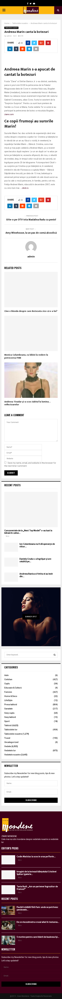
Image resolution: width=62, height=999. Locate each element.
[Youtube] (34, 3)
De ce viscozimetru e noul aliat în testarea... (38, 922)
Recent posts (12, 485)
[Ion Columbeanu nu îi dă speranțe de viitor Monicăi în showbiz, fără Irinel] (11, 547)
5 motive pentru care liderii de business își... (38, 937)
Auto (6, 675)
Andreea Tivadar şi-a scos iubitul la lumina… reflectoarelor (27, 403)
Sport (7, 721)
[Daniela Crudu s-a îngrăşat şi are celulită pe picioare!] (11, 562)
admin (9, 36)
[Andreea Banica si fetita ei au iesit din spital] (11, 577)
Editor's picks (9, 848)
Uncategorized (11, 742)
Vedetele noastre (12, 755)
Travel (7, 738)
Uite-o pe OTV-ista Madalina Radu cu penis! (31, 220)
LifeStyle (8, 700)
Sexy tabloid (10, 717)
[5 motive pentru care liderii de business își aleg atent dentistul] (8, 940)
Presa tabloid (10, 704)
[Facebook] (27, 3)
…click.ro (25, 188)
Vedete (7, 746)
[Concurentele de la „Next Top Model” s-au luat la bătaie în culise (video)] (31, 509)
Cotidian (8, 679)
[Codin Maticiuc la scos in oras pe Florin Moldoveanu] (8, 859)
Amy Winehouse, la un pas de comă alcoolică (31, 233)
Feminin (8, 692)
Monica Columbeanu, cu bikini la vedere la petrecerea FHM (26, 356)
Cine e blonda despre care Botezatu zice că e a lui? (30, 311)
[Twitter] (31, 3)
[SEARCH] (54, 655)
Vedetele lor (10, 750)
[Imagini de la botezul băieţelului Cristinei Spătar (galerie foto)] (8, 874)
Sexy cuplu (9, 713)
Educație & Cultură (13, 688)
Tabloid (7, 725)
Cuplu (7, 683)
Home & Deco (10, 696)
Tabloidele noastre (11, 28)
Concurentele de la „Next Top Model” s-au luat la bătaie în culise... (28, 531)
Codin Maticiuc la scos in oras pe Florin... (36, 856)
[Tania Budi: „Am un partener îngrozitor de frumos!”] (8, 889)
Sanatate (8, 709)
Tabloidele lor (10, 729)
